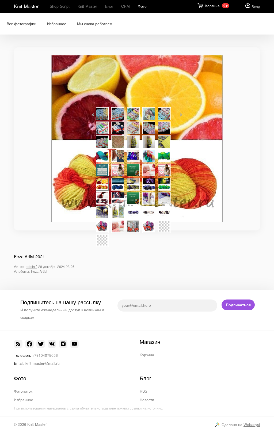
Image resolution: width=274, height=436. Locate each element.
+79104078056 (45, 355)
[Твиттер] (40, 344)
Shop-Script (60, 6)
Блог (109, 6)
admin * (31, 266)
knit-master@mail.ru (42, 363)
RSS (143, 391)
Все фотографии (21, 23)
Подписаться (238, 305)
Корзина (147, 354)
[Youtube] (74, 344)
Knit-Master (26, 6)
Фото (142, 6)
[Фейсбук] (29, 344)
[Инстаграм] (63, 344)
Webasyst (251, 424)
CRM (125, 6)
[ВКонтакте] (52, 344)
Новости (147, 399)
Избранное (56, 23)
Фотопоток (23, 391)
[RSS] (18, 344)
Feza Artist (39, 271)
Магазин (150, 342)
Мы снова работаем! (95, 23)
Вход (256, 6)
